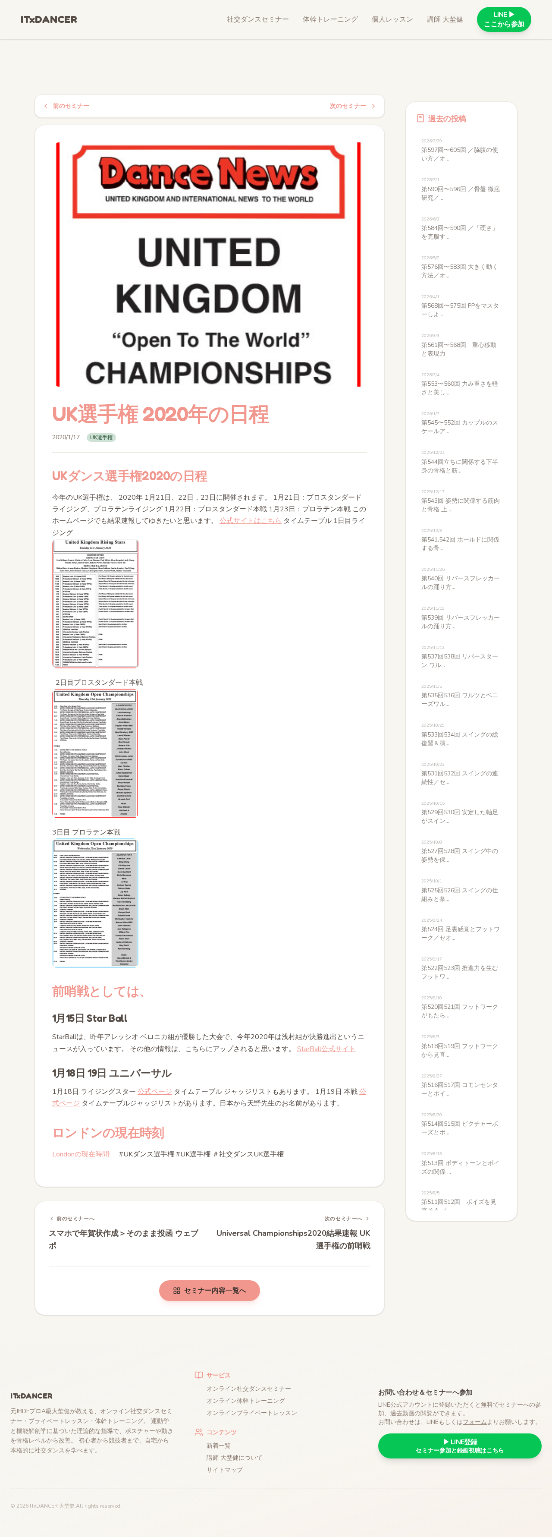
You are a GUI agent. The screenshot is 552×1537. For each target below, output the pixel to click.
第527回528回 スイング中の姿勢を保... (459, 851)
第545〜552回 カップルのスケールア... (459, 423)
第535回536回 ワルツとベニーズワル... (459, 695)
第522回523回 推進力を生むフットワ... (459, 968)
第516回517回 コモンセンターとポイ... (459, 1085)
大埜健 (67, 1505)
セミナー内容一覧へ (215, 1290)
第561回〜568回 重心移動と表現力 (458, 345)
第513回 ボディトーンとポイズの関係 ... (460, 1163)
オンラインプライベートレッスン (252, 1413)
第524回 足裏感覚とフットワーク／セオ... (460, 929)
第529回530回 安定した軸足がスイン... (459, 812)
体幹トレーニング (330, 19)
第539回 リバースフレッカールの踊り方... (460, 617)
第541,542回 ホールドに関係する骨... (460, 540)
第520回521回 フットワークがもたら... (459, 1007)
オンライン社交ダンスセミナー (249, 1389)
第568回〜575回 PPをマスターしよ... (460, 306)
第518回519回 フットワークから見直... (459, 1046)
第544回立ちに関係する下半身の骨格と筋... (459, 462)
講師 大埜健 (445, 19)
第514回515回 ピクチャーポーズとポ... (459, 1124)
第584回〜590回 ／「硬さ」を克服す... (459, 228)
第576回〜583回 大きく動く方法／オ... (459, 267)
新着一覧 (219, 1446)
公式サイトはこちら (251, 521)
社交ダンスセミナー (258, 19)
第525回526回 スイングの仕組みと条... (459, 890)
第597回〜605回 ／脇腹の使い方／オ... (459, 150)
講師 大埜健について (235, 1458)
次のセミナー (348, 106)
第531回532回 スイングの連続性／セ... (459, 774)
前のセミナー (71, 106)
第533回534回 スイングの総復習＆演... (459, 734)
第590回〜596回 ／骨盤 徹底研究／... (460, 189)
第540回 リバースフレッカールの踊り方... (460, 579)
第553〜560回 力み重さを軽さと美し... (459, 384)
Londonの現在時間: (81, 1154)
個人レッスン (392, 19)
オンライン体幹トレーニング (246, 1401)
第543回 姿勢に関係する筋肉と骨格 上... (460, 501)
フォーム (475, 1422)
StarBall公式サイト (326, 1049)
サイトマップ (225, 1470)
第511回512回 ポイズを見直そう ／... (458, 1202)
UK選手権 (101, 437)
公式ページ (155, 1091)
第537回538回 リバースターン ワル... (459, 657)
